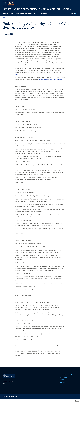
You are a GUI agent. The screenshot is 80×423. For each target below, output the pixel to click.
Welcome (5, 13)
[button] (74, 14)
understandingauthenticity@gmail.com (50, 79)
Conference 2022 (44, 13)
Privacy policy (63, 377)
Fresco (77, 401)
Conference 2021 (30, 13)
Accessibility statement (66, 375)
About (11, 13)
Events (17, 13)
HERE (17, 74)
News (22, 13)
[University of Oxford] (5, 3)
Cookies (62, 379)
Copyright (62, 382)
